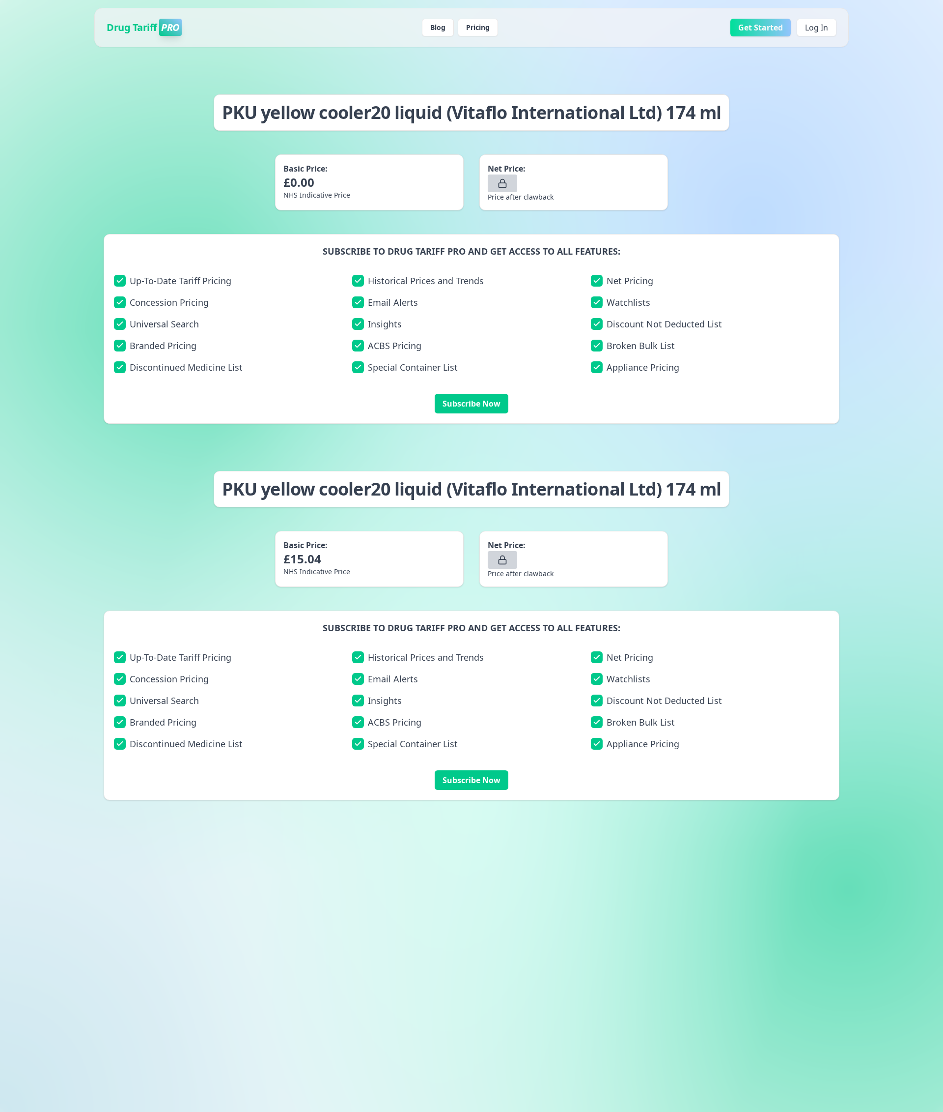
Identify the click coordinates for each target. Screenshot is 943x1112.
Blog (437, 27)
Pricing (478, 27)
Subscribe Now (471, 403)
